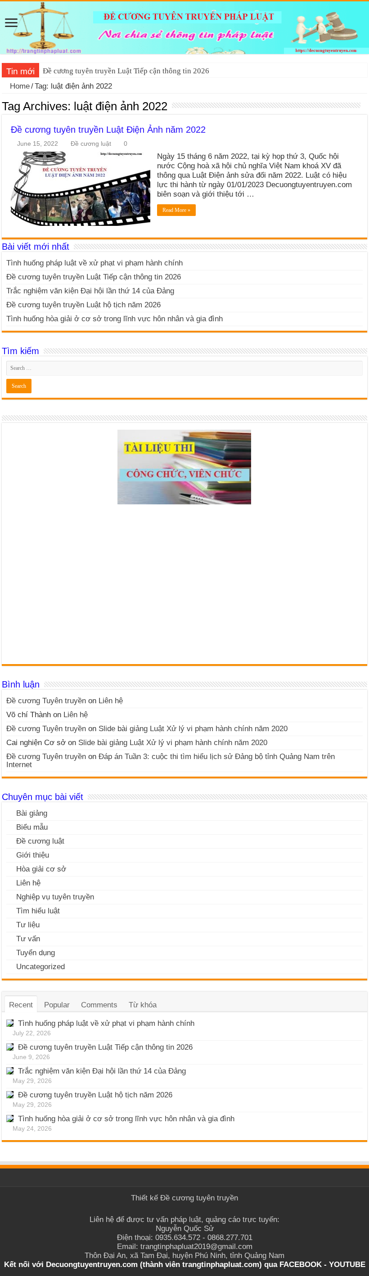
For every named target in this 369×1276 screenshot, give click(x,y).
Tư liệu (28, 925)
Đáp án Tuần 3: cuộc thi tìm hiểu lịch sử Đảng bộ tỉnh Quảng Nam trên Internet (170, 760)
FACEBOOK (299, 1264)
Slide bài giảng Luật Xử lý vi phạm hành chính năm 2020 (193, 728)
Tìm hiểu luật (38, 911)
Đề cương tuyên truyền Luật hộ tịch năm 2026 (83, 305)
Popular (57, 1005)
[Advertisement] (184, 588)
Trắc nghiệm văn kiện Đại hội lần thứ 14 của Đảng (90, 291)
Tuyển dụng (35, 952)
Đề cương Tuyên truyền (46, 700)
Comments (99, 1005)
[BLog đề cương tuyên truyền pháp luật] (184, 27)
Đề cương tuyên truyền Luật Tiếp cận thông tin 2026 (126, 71)
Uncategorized (40, 966)
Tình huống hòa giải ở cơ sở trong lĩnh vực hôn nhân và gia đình (114, 319)
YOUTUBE (347, 1264)
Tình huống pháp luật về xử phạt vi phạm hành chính (94, 263)
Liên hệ (111, 700)
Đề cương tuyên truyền (199, 1198)
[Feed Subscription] (364, 105)
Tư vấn (28, 939)
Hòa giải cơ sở (41, 869)
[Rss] (184, 1209)
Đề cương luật (91, 143)
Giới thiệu (32, 855)
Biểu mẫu (32, 827)
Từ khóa (143, 1005)
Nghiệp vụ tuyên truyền (55, 897)
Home (19, 86)
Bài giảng (31, 813)
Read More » (176, 210)
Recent (21, 1005)
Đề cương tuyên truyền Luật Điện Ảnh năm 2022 (108, 130)
